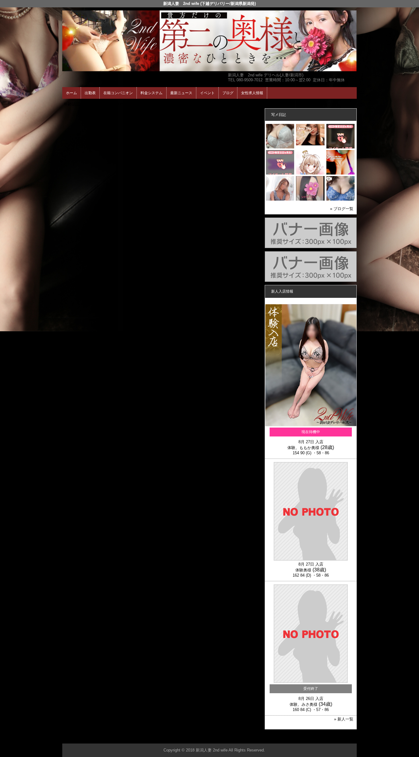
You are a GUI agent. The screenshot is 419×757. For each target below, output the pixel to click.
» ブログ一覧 (341, 208)
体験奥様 (303, 570)
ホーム (71, 93)
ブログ (227, 93)
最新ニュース (181, 93)
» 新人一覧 (343, 719)
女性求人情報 (252, 93)
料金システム (151, 93)
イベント (207, 93)
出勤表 (90, 93)
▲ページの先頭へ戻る (334, 738)
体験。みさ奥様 (303, 704)
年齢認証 (72, 104)
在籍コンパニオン (118, 93)
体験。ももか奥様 (303, 447)
